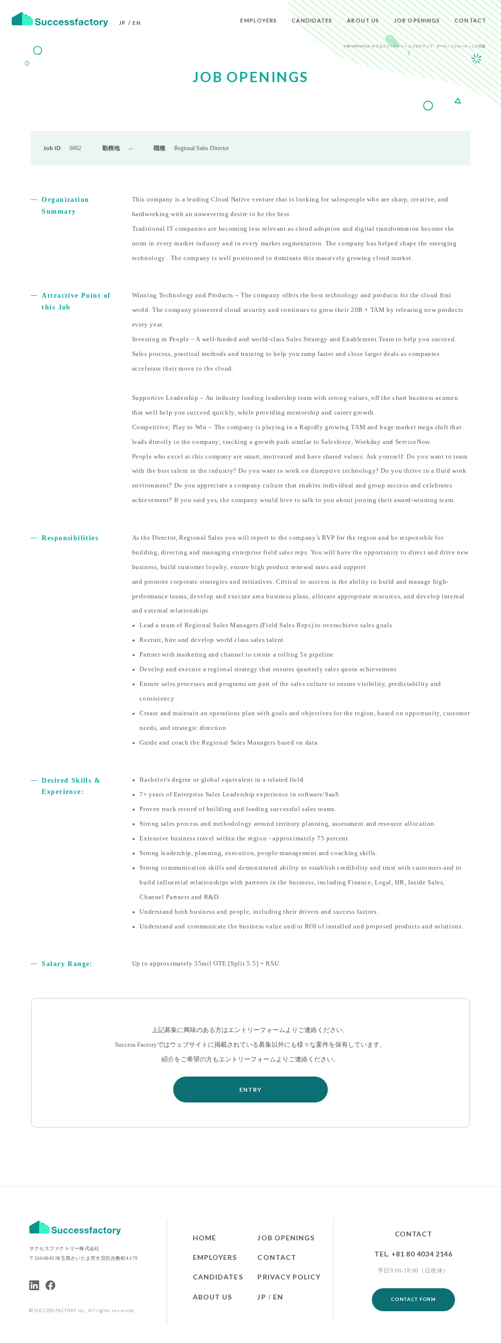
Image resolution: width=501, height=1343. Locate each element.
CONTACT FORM (413, 1299)
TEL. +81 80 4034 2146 (413, 1254)
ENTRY (250, 1089)
